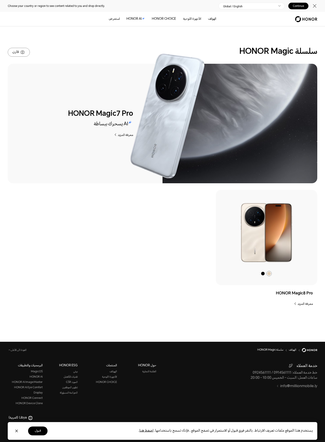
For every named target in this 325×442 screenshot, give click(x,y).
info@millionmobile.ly (298, 386)
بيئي (75, 371)
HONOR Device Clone (29, 403)
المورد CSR (72, 382)
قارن (15, 52)
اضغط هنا (146, 431)
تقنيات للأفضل (71, 377)
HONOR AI (134, 19)
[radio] (269, 273)
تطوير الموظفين (70, 387)
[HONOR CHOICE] (150, 19)
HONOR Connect (32, 398)
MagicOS (37, 371)
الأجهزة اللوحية (192, 19)
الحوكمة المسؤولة (69, 393)
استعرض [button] (114, 19)
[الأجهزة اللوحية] (181, 19)
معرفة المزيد (125, 135)
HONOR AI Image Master (27, 382)
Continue (298, 6)
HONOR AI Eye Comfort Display (28, 390)
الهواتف (212, 19)
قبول (38, 431)
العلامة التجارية (149, 371)
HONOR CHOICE (164, 19)
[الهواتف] (206, 19)
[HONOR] (306, 350)
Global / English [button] (233, 6)
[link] (266, 232)
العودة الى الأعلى (18, 350)
